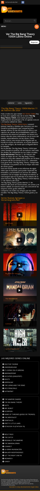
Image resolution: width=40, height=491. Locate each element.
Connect (8, 324)
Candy (7, 461)
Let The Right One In (13, 455)
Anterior (11, 103)
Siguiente (28, 103)
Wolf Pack (9, 223)
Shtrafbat (8, 391)
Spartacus (8, 420)
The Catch (9, 248)
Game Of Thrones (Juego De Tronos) (19, 414)
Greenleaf (8, 382)
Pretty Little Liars (12, 423)
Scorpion (8, 411)
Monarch (8, 458)
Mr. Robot (8, 408)
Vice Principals (10, 388)
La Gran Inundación (12, 349)
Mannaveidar (10, 373)
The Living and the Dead (14, 385)
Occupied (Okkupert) (13, 376)
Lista (19, 103)
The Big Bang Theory (13, 402)
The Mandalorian (11, 298)
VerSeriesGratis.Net (11, 2)
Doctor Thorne (11, 364)
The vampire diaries (12, 399)
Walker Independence (13, 452)
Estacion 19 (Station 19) (14, 426)
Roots (7, 379)
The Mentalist (10, 417)
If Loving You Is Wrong (14, 370)
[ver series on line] (20, 10)
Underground (10, 367)
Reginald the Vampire (13, 273)
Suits (6, 405)
